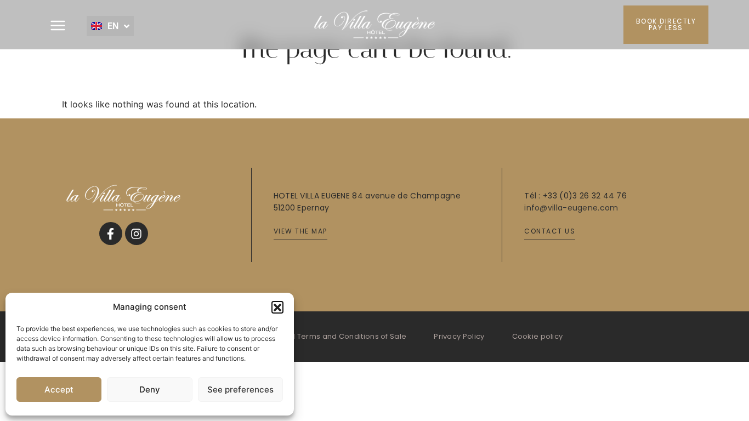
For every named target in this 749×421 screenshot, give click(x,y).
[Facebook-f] (110, 233)
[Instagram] (136, 233)
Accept (58, 389)
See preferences (240, 389)
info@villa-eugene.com (571, 207)
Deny (149, 389)
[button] (277, 306)
